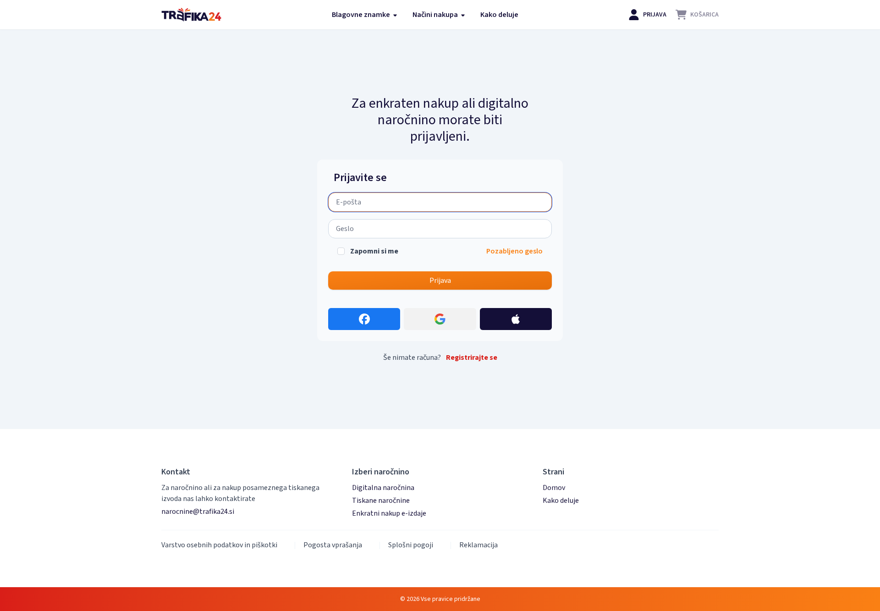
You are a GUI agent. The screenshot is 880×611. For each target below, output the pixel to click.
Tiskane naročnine (381, 500)
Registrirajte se (471, 357)
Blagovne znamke (361, 15)
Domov (554, 488)
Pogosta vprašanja (332, 545)
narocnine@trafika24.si (197, 511)
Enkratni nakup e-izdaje (389, 513)
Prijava (440, 280)
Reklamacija (478, 545)
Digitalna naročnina (383, 488)
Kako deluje (499, 15)
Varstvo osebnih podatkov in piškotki (219, 545)
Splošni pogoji (410, 545)
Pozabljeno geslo (514, 251)
